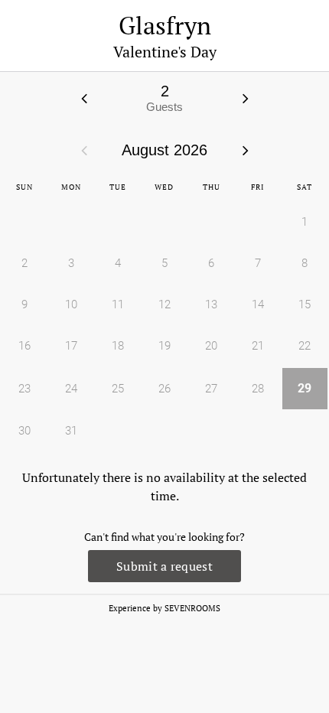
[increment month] (245, 150)
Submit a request (164, 566)
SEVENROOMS (192, 608)
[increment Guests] (245, 98)
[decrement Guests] (84, 98)
